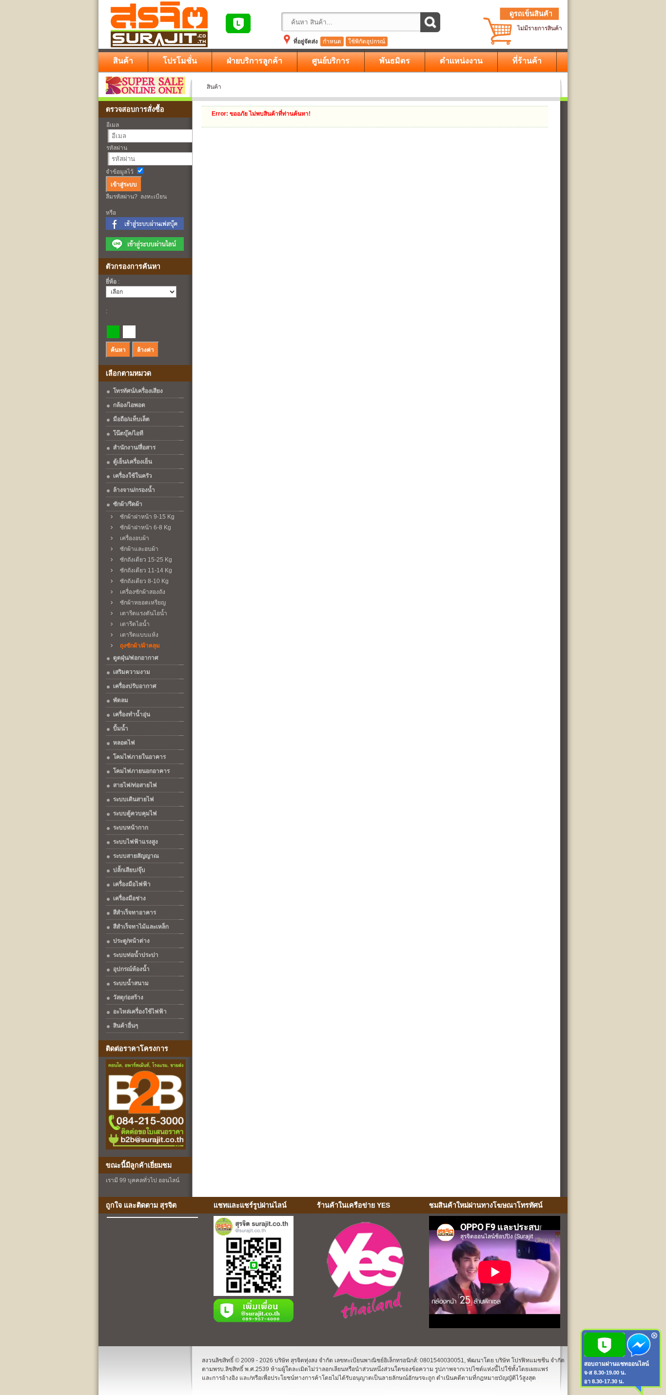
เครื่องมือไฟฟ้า (132, 884)
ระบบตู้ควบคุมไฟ (135, 813)
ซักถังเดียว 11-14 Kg (144, 570)
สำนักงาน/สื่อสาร (134, 447)
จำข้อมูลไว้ (120, 171)
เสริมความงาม (131, 671)
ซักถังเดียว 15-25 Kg (144, 559)
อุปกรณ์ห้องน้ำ (131, 969)
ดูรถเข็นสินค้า (530, 14)
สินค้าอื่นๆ (125, 1025)
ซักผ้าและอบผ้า (137, 549)
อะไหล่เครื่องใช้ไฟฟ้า (140, 1011)
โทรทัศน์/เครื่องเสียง (138, 390)
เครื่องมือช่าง (129, 898)
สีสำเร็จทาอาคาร (134, 912)
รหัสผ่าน (116, 147)
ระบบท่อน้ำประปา (135, 954)
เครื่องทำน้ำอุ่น (131, 714)
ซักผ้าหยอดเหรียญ (141, 602)
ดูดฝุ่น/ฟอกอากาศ (135, 657)
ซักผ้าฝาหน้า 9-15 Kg (145, 516)
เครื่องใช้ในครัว (132, 475)
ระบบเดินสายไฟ (133, 799)
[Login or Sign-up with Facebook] (145, 227)
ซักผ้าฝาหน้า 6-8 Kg (143, 527)
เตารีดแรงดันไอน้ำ (141, 613)
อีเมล (112, 124)
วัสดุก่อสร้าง (128, 997)
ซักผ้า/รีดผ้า (127, 504)
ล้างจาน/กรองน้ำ (134, 489)
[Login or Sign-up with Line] (145, 248)
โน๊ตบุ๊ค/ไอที (128, 433)
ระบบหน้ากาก (130, 827)
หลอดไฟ (124, 742)
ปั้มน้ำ (120, 728)
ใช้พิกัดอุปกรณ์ (366, 41)
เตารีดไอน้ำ (133, 624)
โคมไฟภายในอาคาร (139, 756)
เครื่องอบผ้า (132, 538)
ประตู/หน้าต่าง (131, 940)
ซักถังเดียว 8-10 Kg (142, 581)
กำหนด (332, 41)
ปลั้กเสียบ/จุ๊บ (129, 870)
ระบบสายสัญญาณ (136, 855)
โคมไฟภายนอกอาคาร (141, 771)
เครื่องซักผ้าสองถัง (140, 591)
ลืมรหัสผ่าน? (121, 196)
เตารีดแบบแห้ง (137, 634)
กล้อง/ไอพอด (129, 405)
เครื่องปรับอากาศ (135, 686)
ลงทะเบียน (153, 196)
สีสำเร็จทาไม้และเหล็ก (141, 926)
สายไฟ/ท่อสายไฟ (135, 785)
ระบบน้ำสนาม (131, 983)
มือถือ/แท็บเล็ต (131, 419)
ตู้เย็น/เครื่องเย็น (132, 461)
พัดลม (120, 700)
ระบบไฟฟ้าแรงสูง (135, 841)
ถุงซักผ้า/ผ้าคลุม (138, 645)
